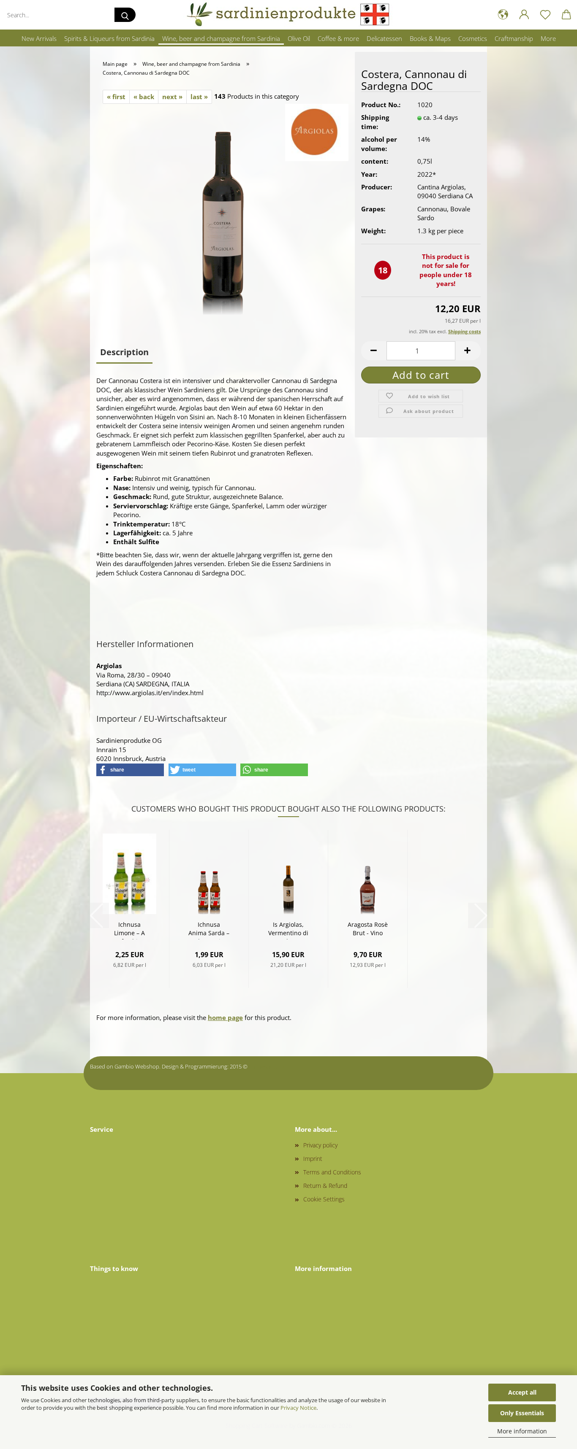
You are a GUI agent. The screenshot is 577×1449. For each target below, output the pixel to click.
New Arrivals (39, 38)
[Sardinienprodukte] (288, 15)
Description (124, 352)
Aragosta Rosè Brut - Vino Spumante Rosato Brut (368, 929)
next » (172, 96)
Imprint (312, 1159)
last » (199, 96)
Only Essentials (522, 1413)
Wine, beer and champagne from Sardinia (221, 38)
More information (522, 1431)
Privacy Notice (298, 1407)
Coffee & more (338, 38)
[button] (503, 15)
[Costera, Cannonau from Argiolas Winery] (222, 208)
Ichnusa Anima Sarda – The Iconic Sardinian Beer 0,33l (208, 929)
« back (143, 96)
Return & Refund (325, 1186)
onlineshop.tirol (268, 1066)
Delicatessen (384, 38)
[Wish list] (545, 15)
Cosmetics (472, 38)
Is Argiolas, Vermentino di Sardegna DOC (288, 929)
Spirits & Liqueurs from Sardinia (109, 38)
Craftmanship (514, 38)
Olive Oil (299, 38)
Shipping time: (375, 121)
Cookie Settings (324, 1199)
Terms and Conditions (332, 1172)
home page (225, 1017)
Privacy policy (320, 1145)
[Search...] (125, 15)
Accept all (522, 1392)
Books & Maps (430, 38)
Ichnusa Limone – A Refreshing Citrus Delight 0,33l (129, 929)
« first (116, 96)
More (548, 38)
